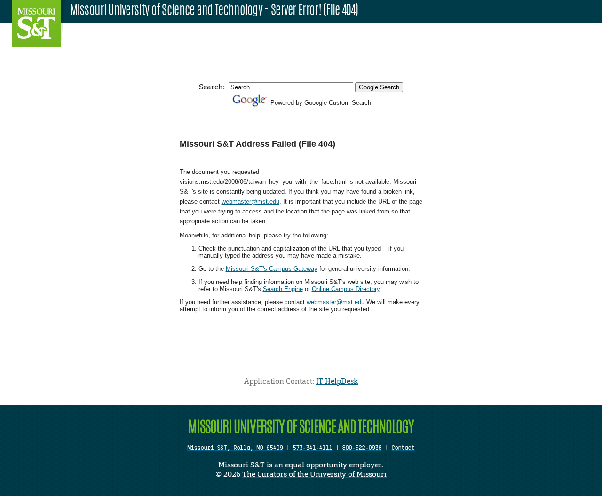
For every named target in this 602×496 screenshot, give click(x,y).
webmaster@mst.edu (250, 201)
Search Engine (283, 288)
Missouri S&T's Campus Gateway (271, 268)
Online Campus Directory (346, 288)
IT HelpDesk (337, 381)
